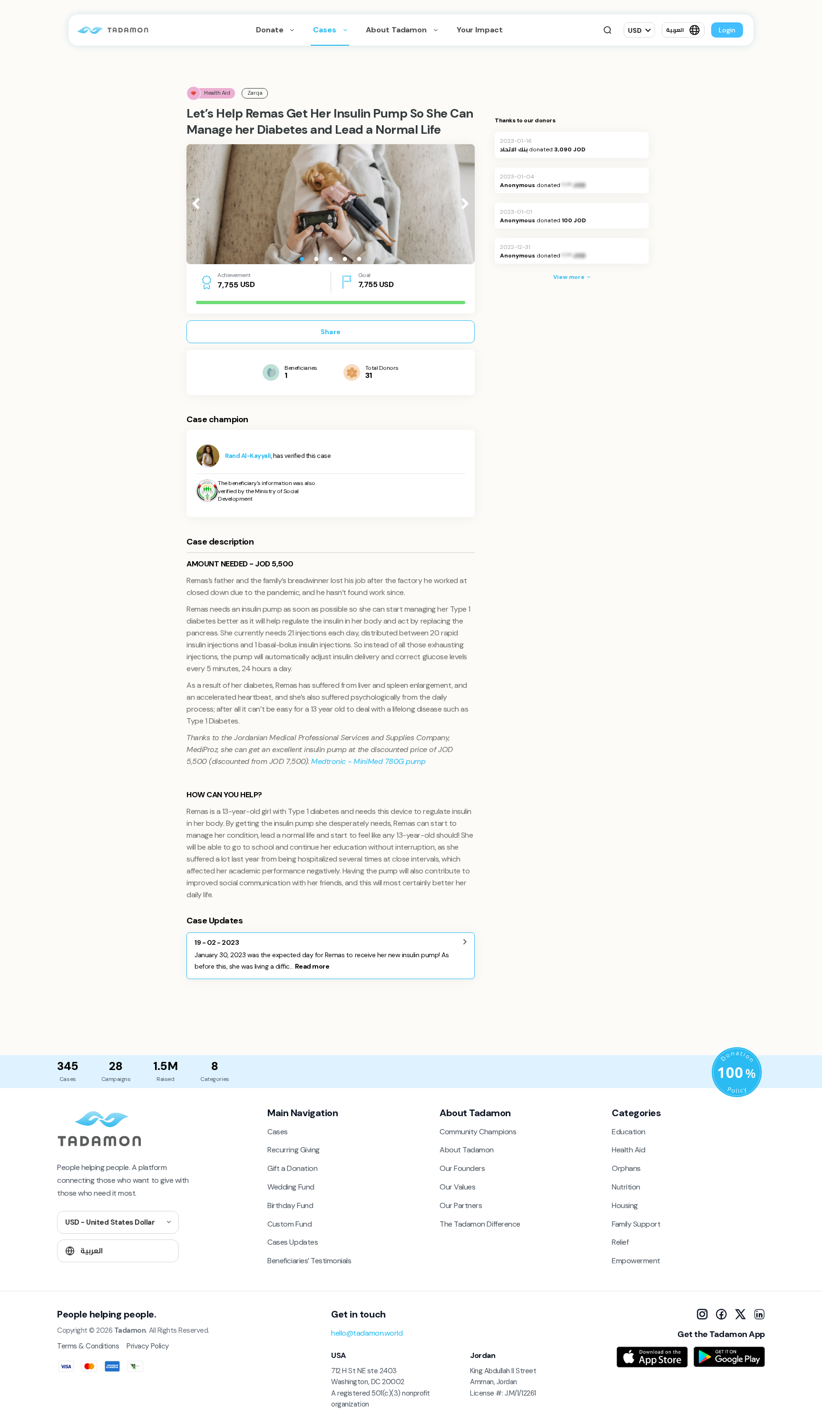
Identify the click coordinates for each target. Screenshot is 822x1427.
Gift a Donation (292, 1168)
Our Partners (461, 1205)
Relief (620, 1242)
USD (635, 30)
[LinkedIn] (759, 1314)
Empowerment (636, 1261)
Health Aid (628, 1150)
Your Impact (480, 30)
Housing (625, 1205)
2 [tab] (316, 259)
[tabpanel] (330, 204)
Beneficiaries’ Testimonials (309, 1261)
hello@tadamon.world (366, 1333)
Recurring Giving (293, 1150)
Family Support (636, 1224)
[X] (740, 1314)
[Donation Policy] (737, 1072)
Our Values (457, 1187)
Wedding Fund (290, 1187)
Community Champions (478, 1132)
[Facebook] (721, 1314)
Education (629, 1132)
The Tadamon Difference (480, 1224)
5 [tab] (359, 259)
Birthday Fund (290, 1205)
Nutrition (626, 1187)
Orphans (626, 1168)
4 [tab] (345, 259)
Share (331, 331)
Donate (270, 30)
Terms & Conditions (88, 1346)
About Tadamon (397, 30)
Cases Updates (292, 1242)
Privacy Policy (147, 1346)
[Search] (607, 30)
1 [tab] (302, 259)
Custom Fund (289, 1224)
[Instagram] (702, 1314)
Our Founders (462, 1168)
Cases (325, 30)
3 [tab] (330, 259)
